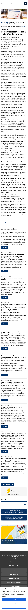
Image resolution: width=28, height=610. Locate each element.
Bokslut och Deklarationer (14, 582)
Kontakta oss (14, 574)
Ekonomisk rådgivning (14, 586)
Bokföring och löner (14, 578)
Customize (14, 603)
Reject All (14, 607)
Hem (2, 22)
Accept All (14, 599)
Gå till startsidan (8, 484)
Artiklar (23, 26)
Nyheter (7, 22)
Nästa (24, 222)
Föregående (5, 222)
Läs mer (5, 247)
